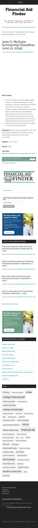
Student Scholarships (8, 358)
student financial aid (9, 464)
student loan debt (23, 467)
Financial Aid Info (7, 369)
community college (28, 413)
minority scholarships (21, 440)
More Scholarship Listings (10, 304)
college (29, 392)
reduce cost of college (24, 448)
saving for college (8, 452)
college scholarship (9, 405)
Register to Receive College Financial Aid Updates (17, 372)
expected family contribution (11, 425)
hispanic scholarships (8, 440)
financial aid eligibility (22, 434)
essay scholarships (23, 420)
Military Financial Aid (8, 351)
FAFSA (25, 424)
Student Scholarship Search (10, 362)
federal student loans (11, 430)
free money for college (8, 437)
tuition (25, 471)
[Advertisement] (19, 75)
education (22, 417)
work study (6, 475)
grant (22, 437)
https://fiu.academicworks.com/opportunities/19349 (18, 153)
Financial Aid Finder (19, 11)
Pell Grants (15, 444)
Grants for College (7, 355)
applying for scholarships (17, 392)
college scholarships (13, 409)
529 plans (6, 392)
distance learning (12, 417)
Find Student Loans (8, 365)
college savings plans (22, 401)
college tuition (19, 413)
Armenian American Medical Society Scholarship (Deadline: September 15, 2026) (17, 248)
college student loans (8, 413)
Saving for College (7, 348)
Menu (20, 2)
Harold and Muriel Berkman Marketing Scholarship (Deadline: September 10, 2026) (17, 263)
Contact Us (5, 379)
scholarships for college (23, 459)
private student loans (10, 448)
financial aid (28, 429)
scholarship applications (9, 455)
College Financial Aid (8, 344)
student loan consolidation (9, 467)
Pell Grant (6, 444)
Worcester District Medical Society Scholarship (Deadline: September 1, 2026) (17, 278)
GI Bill (17, 437)
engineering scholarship (9, 420)
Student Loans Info (12, 471)
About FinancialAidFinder (10, 376)
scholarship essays (22, 455)
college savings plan (9, 401)
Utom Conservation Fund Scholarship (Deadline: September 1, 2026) (17, 292)
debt (4, 417)
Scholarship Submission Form (19, 507)
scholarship (20, 452)
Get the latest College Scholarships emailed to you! (18, 198)
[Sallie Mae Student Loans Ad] (19, 161)
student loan (20, 463)
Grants (28, 437)
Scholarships (12, 163)
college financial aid (14, 397)
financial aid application (8, 434)
